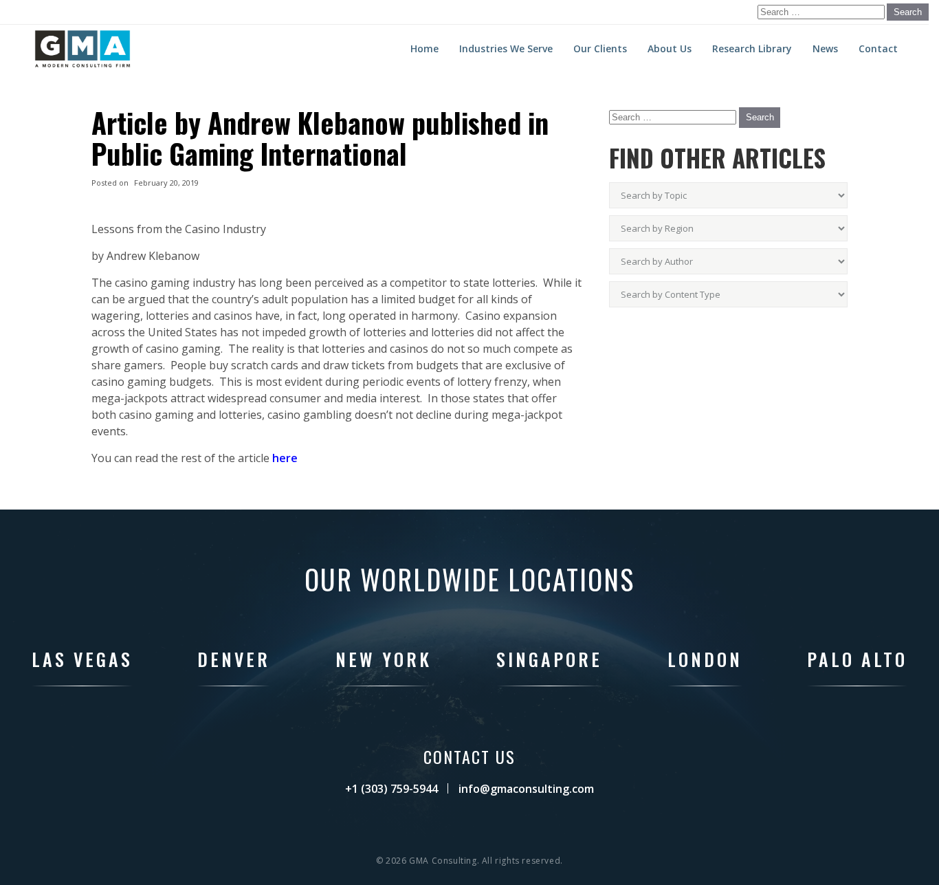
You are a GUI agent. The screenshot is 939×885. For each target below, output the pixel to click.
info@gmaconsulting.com (526, 788)
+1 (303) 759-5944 (391, 788)
